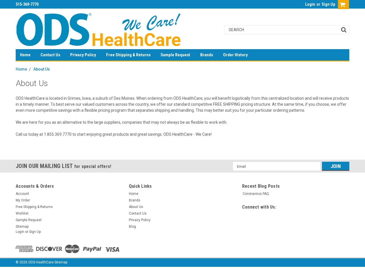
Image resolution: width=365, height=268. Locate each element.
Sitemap (22, 227)
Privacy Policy (83, 54)
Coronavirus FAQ (256, 194)
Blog (132, 227)
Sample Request (175, 54)
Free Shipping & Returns (128, 54)
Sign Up (328, 4)
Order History (235, 54)
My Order (23, 200)
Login (310, 4)
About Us (41, 69)
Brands (206, 54)
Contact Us (50, 54)
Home (25, 54)
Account (22, 194)
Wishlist (22, 213)
